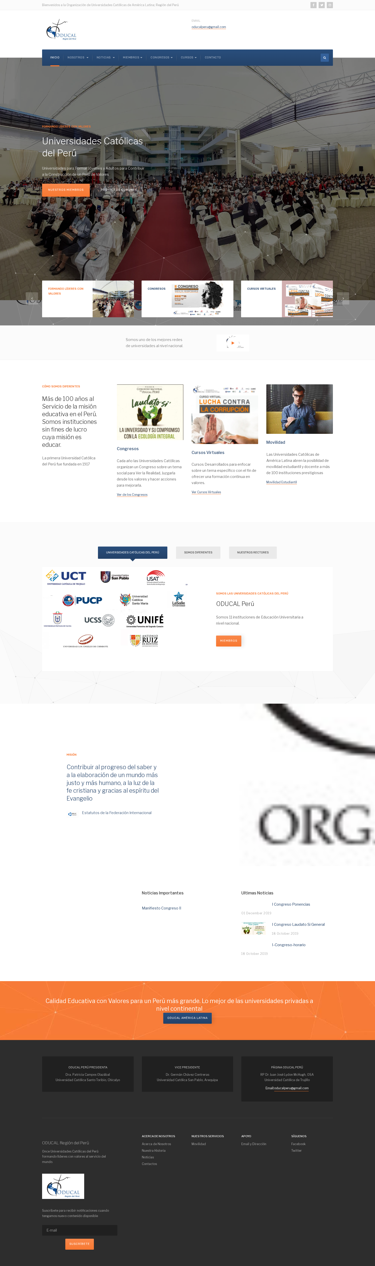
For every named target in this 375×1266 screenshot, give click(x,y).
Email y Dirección (253, 1144)
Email (196, 20)
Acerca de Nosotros (156, 1144)
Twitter (296, 1151)
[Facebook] (313, 5)
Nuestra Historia (154, 1151)
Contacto (213, 57)
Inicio (54, 57)
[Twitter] (322, 5)
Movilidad (199, 1144)
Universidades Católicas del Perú (132, 552)
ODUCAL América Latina (187, 1018)
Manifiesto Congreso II (161, 908)
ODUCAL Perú (235, 603)
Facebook (298, 1144)
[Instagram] (330, 5)
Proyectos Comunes (119, 190)
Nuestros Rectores (253, 552)
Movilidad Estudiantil (281, 482)
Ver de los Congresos (132, 495)
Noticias (104, 57)
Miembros (228, 640)
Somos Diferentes (198, 552)
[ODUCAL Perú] (61, 29)
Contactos (149, 1164)
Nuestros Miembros (66, 190)
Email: (270, 1088)
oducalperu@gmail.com (209, 27)
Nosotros (76, 57)
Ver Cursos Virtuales (206, 492)
